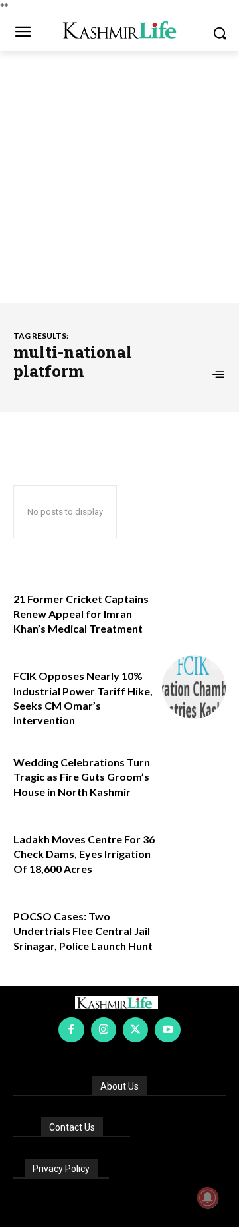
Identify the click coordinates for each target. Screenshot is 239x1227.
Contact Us (72, 1127)
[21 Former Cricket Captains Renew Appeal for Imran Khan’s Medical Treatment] (194, 610)
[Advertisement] (119, 177)
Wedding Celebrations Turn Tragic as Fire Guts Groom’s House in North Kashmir (81, 777)
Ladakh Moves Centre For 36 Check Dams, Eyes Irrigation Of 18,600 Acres (84, 854)
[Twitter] (135, 1029)
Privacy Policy (61, 1168)
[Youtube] (167, 1029)
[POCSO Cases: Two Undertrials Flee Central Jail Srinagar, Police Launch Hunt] (194, 927)
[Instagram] (103, 1029)
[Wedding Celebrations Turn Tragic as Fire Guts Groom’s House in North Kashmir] (194, 773)
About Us (119, 1086)
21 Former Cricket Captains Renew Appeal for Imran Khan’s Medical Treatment (81, 613)
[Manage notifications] (207, 1197)
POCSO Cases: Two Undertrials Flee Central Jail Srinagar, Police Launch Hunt (83, 931)
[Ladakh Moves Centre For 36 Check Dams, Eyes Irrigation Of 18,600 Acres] (194, 850)
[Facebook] (71, 1029)
